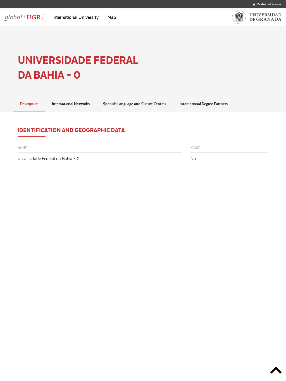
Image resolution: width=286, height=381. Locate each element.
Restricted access (269, 4)
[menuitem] (75, 17)
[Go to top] (276, 371)
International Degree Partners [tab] (204, 104)
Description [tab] (29, 104)
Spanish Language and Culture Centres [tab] (134, 104)
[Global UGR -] (24, 17)
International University (76, 17)
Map (112, 17)
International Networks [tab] (71, 104)
